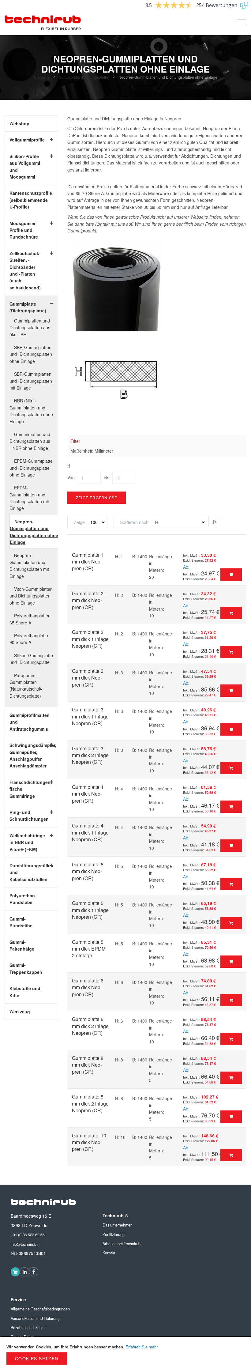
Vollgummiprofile (26, 140)
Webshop (19, 123)
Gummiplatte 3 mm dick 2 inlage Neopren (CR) (90, 755)
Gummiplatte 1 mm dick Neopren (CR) (87, 561)
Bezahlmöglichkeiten (28, 1327)
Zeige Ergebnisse (96, 497)
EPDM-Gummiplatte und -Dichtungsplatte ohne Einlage (31, 468)
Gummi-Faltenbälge (21, 945)
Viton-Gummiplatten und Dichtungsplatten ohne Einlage (31, 596)
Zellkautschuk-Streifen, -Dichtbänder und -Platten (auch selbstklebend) (25, 270)
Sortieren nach (134, 522)
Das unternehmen (118, 1225)
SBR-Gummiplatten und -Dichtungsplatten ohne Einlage (30, 354)
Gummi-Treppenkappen (25, 968)
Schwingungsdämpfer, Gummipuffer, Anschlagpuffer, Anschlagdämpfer (26, 755)
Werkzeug (19, 1011)
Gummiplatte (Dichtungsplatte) (84, 77)
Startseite (42, 77)
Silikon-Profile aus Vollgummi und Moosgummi (24, 166)
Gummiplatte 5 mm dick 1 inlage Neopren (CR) (90, 909)
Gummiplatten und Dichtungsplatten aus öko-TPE (29, 327)
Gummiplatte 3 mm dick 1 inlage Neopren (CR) (90, 716)
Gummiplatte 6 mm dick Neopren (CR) (87, 987)
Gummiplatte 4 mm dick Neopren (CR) (87, 793)
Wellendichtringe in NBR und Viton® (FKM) (26, 842)
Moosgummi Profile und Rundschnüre (23, 230)
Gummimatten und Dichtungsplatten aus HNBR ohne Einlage (29, 441)
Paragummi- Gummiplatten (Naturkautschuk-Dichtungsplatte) (26, 685)
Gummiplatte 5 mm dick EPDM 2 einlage (89, 948)
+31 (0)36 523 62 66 (28, 1235)
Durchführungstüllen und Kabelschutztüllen (26, 872)
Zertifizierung (114, 1234)
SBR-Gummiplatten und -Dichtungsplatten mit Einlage (30, 381)
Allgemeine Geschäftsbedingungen (40, 1309)
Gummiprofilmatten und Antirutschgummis (26, 722)
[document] (125, 1352)
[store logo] (43, 23)
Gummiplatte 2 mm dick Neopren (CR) (87, 600)
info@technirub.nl (25, 1244)
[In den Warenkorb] (231, 574)
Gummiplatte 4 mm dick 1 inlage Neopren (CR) (90, 832)
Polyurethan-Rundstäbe (22, 898)
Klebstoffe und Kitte (24, 991)
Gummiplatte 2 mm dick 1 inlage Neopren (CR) (90, 638)
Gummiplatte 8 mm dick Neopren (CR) (87, 1064)
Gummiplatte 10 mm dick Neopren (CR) (89, 1142)
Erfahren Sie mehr (141, 1347)
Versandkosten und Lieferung (35, 1318)
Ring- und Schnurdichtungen (26, 815)
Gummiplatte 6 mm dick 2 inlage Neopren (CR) (90, 1026)
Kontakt (109, 1253)
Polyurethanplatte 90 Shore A (28, 638)
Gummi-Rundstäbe (20, 922)
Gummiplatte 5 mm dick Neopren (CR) (87, 871)
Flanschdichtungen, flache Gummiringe (26, 789)
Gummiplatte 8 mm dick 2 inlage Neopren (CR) (90, 1103)
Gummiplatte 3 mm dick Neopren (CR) (87, 677)
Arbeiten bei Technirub (121, 1243)
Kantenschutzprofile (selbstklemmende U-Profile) (26, 200)
